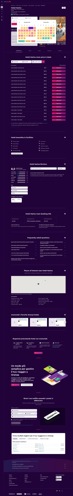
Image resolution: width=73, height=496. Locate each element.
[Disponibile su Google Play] (59, 477)
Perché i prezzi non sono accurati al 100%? (20, 468)
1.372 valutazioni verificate (24, 14)
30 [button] (24, 38)
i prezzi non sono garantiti (34, 461)
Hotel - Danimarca (24, 5)
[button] (2, 1)
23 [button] (24, 35)
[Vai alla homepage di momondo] (7, 1)
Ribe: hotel (14, 448)
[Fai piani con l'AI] (1, 14)
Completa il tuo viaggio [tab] (44, 438)
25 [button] (29, 35)
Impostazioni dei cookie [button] (15, 126)
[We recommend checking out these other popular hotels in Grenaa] (65, 315)
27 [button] (34, 35)
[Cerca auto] (1, 9)
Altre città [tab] (15, 438)
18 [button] (29, 33)
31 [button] (51, 38)
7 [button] (19, 30)
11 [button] (29, 30)
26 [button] (32, 35)
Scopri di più (45, 123)
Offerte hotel (13, 5)
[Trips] (1, 17)
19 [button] (32, 33)
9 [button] (24, 30)
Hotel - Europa (18, 5)
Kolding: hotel (41, 448)
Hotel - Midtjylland (31, 5)
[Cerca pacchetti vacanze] (1, 12)
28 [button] (19, 38)
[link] (38, 353)
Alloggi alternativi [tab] (22, 438)
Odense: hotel (41, 445)
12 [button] (32, 30)
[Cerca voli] (1, 5)
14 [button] (19, 33)
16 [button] (24, 33)
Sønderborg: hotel (16, 451)
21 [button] (19, 35)
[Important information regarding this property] (65, 214)
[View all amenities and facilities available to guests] (65, 137)
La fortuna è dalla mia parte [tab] (33, 438)
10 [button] (51, 30)
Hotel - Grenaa (37, 5)
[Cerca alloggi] (1, 7)
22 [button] (21, 35)
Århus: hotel (15, 445)
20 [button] (34, 33)
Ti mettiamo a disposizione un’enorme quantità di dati (22, 466)
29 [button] (21, 38)
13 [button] (34, 30)
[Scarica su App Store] (59, 480)
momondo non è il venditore (17, 464)
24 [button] (27, 35)
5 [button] (38, 30)
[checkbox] (16, 200)
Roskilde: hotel (41, 451)
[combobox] (25, 410)
